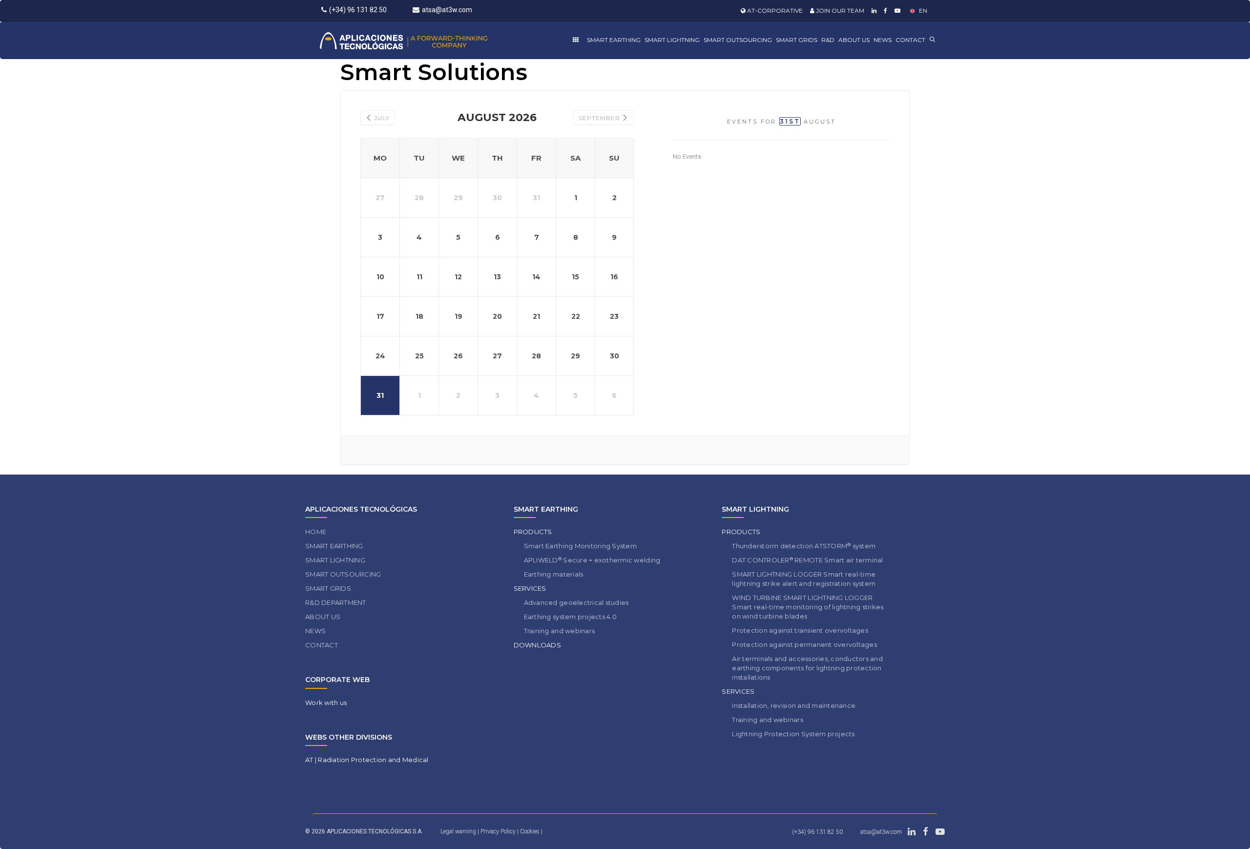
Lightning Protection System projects (793, 734)
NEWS (883, 39)
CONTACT (910, 39)
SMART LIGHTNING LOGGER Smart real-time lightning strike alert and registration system (803, 578)
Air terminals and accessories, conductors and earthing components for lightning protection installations (807, 668)
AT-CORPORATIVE (774, 10)
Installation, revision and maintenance (793, 705)
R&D (827, 39)
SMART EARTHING (614, 39)
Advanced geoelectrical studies (576, 602)
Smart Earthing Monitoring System (580, 546)
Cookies (530, 831)
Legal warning (458, 831)
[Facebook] (884, 10)
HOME (315, 532)
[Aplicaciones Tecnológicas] (421, 40)
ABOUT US (854, 39)
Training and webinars (559, 631)
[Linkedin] (873, 10)
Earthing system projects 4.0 (570, 617)
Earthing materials (553, 574)
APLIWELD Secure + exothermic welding (592, 560)
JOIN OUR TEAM (839, 10)
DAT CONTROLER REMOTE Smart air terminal (807, 560)
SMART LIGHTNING (672, 39)
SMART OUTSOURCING (738, 39)
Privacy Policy (498, 831)
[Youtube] (896, 10)
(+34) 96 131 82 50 (358, 10)
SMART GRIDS (796, 39)
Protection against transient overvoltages (800, 630)
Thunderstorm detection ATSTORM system (803, 546)
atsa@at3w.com (447, 10)
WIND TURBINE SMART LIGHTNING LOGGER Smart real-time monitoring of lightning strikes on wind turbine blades (807, 607)
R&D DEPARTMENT (335, 602)
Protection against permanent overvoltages (804, 644)
